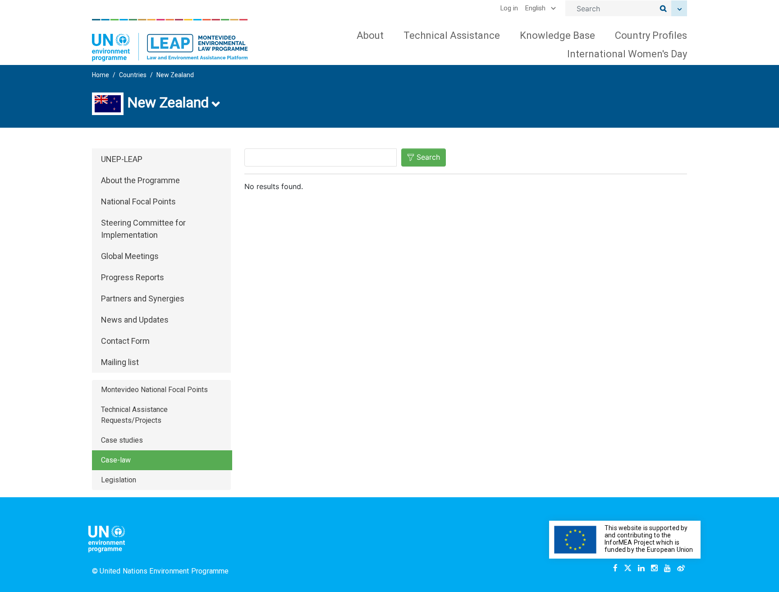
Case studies (122, 440)
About (370, 35)
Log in (509, 8)
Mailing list (120, 362)
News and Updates (135, 319)
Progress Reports (132, 277)
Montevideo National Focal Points (154, 389)
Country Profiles (651, 35)
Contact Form (125, 341)
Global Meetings (130, 256)
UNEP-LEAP (121, 159)
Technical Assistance (451, 35)
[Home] (170, 40)
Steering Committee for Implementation (143, 229)
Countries (133, 75)
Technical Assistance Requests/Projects (134, 415)
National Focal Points (138, 201)
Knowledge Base (557, 35)
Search (428, 157)
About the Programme (140, 180)
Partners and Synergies (142, 298)
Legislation (118, 480)
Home (100, 75)
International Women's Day (627, 54)
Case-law (116, 460)
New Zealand (175, 75)
